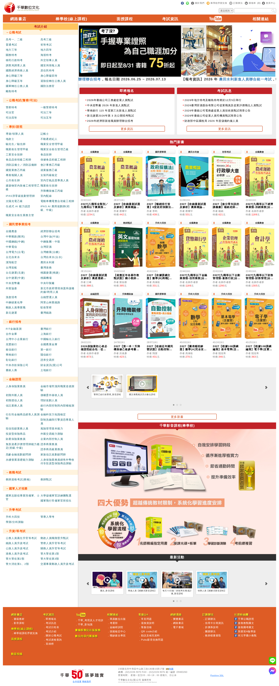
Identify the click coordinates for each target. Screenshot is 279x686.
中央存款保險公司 (17, 365)
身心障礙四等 (49, 75)
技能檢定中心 (118, 631)
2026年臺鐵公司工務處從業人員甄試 (110, 100)
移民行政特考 (14, 60)
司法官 (10, 112)
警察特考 (11, 107)
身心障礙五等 (14, 81)
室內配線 (46, 195)
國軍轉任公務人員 (17, 86)
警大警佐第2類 (15, 558)
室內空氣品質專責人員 (55, 180)
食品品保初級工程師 (18, 159)
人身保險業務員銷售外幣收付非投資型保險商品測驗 (57, 461)
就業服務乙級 (49, 170)
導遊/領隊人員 (15, 133)
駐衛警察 (46, 307)
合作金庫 (11, 333)
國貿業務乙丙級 (16, 170)
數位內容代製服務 (86, 636)
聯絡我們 (86, 681)
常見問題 (146, 619)
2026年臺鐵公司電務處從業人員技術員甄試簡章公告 (218, 110)
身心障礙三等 (14, 75)
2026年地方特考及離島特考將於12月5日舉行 (213, 100)
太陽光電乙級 (14, 201)
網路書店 (18, 19)
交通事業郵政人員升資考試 (57, 563)
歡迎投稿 (17, 653)
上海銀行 (46, 333)
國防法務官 (48, 86)
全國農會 (11, 231)
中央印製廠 (48, 283)
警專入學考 (48, 516)
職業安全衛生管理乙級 (55, 149)
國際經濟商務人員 (17, 70)
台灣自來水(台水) (51, 257)
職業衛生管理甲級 (17, 149)
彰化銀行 (11, 359)
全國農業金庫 (49, 344)
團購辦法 (210, 631)
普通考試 (11, 44)
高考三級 (46, 39)
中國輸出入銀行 (50, 339)
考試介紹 (51, 631)
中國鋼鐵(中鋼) (15, 241)
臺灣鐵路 (46, 312)
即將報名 (51, 619)
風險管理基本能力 (52, 428)
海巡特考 (46, 55)
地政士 (10, 139)
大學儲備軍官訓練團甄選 (56, 495)
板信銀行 (11, 349)
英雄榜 (50, 643)
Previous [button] (84, 48)
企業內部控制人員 (52, 439)
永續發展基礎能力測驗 (20, 459)
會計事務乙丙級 (50, 164)
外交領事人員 (49, 60)
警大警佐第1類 (50, 553)
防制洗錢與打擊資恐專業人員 (57, 421)
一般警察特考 (49, 107)
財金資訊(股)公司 (51, 365)
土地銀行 (46, 370)
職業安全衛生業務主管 (20, 215)
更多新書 (177, 416)
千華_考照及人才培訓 (90, 620)
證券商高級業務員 (52, 449)
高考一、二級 (14, 39)
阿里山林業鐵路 (50, 302)
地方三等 (11, 49)
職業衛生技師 (49, 185)
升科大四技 (13, 516)
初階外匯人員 (14, 395)
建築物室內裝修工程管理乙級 (23, 187)
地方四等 (46, 49)
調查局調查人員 (16, 65)
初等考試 (46, 44)
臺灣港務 (46, 267)
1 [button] (166, 75)
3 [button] (175, 75)
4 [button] (179, 75)
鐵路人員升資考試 (17, 543)
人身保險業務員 (16, 386)
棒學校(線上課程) (71, 19)
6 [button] (188, 75)
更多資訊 (127, 128)
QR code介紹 (149, 631)
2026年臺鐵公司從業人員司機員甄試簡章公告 (213, 115)
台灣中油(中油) (50, 236)
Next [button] (270, 48)
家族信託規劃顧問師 (53, 454)
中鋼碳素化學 (14, 302)
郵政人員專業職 (16, 307)
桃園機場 (46, 277)
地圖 (171, 669)
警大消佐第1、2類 (17, 563)
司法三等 (46, 112)
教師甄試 (46, 479)
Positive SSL (217, 675)
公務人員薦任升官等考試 (21, 538)
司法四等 (11, 117)
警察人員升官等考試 (53, 543)
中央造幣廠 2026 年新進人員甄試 (108, 105)
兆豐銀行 (11, 344)
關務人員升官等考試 (53, 548)
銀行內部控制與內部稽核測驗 (57, 407)
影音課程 (19, 623)
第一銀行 (46, 349)
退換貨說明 (147, 623)
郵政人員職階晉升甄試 (55, 538)
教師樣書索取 (213, 635)
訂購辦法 (210, 619)
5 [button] (183, 75)
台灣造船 (11, 267)
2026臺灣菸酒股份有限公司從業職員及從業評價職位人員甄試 (223, 105)
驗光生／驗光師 (16, 144)
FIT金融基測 (14, 328)
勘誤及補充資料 (150, 635)
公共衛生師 (13, 180)
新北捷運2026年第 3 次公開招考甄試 (110, 115)
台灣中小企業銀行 (17, 339)
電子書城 (178, 627)
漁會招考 (11, 297)
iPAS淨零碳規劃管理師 (20, 195)
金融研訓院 (116, 627)
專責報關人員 (14, 175)
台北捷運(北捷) (15, 272)
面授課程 (125, 19)
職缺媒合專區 (118, 635)
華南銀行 (11, 354)
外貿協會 (11, 288)
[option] (177, 51)
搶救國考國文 (246, 627)
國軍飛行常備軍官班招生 (56, 500)
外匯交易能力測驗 (52, 433)
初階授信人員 (14, 400)
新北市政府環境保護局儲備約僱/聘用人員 (57, 290)
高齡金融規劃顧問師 (18, 454)
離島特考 (11, 91)
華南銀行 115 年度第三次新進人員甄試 (111, 110)
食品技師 (46, 154)
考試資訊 (170, 19)
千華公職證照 (246, 619)
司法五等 (46, 117)
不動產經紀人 (49, 139)
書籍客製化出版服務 (88, 630)
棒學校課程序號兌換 (26, 633)
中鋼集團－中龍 (50, 241)
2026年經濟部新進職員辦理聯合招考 (110, 120)
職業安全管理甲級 (52, 144)
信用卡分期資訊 (214, 623)
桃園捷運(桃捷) (50, 272)
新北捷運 (11, 312)
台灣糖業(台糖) (50, 252)
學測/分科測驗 (15, 522)
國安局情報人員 (50, 65)
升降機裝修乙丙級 (52, 190)
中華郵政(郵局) (15, 236)
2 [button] (170, 75)
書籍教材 (19, 619)
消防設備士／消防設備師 (21, 164)
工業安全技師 (14, 154)
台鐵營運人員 (49, 297)
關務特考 (11, 55)
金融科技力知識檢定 (53, 414)
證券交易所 (48, 359)
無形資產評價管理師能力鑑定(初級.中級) (23, 446)
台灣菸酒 (46, 246)
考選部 (114, 623)
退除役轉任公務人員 (53, 81)
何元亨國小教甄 (247, 635)
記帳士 (45, 133)
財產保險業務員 (16, 439)
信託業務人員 (14, 405)
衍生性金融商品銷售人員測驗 (23, 416)
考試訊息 (51, 623)
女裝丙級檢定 (49, 175)
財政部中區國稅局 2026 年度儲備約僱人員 (211, 120)
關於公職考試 (54, 635)
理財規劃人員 (49, 400)
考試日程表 (52, 627)
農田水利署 (48, 262)
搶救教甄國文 (246, 623)
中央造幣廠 (13, 283)
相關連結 (261, 19)
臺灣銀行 (46, 328)
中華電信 (11, 246)
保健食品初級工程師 (53, 159)
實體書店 (178, 619)
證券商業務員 (49, 444)
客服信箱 (146, 627)
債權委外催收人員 (52, 395)
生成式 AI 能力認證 (18, 206)
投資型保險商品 (16, 433)
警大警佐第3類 (50, 558)
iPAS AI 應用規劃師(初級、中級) (55, 208)
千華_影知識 (85, 624)
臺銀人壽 (11, 370)
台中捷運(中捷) (15, 277)
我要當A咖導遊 (247, 631)
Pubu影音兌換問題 (152, 639)
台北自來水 (13, 257)
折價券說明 (211, 627)
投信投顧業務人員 (17, 428)
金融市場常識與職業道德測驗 (57, 388)
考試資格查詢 (54, 639)
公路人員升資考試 (17, 548)
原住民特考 (48, 70)
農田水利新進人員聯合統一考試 (212, 79)
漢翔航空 (11, 262)
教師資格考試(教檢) (18, 479)
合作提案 (77, 681)
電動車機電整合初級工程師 (57, 201)
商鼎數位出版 (118, 619)
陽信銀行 (46, 354)
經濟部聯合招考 (50, 231)
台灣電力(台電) (15, 252)
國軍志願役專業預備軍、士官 (23, 497)
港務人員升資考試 (17, 553)
